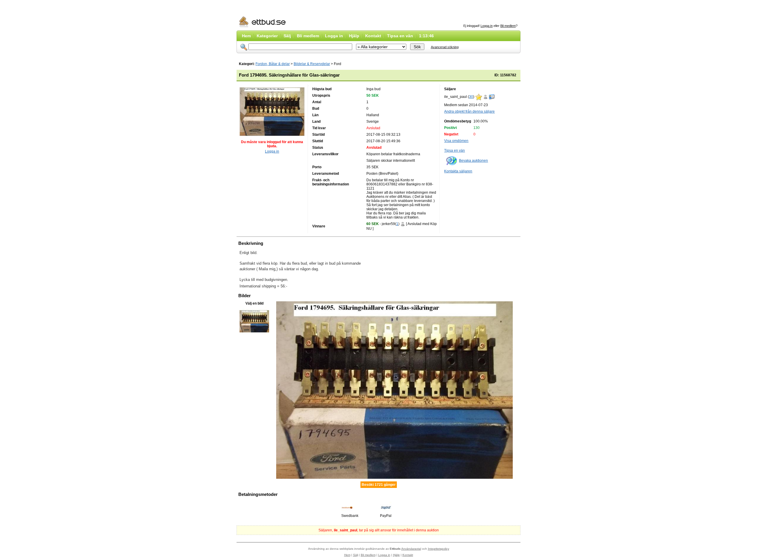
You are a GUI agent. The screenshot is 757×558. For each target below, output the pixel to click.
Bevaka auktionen (473, 160)
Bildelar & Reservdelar (312, 64)
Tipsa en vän (400, 35)
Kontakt (373, 35)
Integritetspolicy (438, 548)
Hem (246, 35)
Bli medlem (508, 26)
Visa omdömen (456, 141)
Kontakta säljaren (458, 171)
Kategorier (267, 35)
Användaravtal (411, 548)
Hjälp (354, 35)
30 (471, 97)
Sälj (287, 35)
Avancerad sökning (445, 47)
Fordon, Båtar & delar (272, 64)
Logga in (487, 26)
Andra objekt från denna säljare (469, 111)
